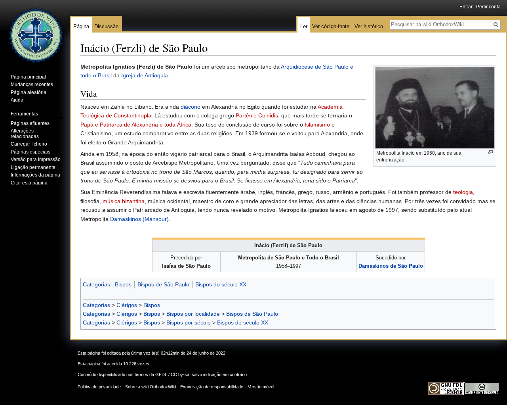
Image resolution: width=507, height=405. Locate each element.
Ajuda (17, 100)
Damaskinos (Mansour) (139, 219)
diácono (190, 107)
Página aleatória (28, 92)
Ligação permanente (33, 167)
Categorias (96, 284)
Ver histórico (369, 26)
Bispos (123, 284)
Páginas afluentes (30, 123)
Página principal (28, 77)
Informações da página (35, 175)
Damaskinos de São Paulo (390, 266)
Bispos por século (188, 322)
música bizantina (124, 201)
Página (81, 26)
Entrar (466, 7)
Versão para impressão (36, 159)
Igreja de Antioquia (144, 75)
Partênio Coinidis (257, 115)
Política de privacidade (99, 386)
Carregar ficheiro (29, 144)
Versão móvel (261, 386)
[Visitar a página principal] (35, 31)
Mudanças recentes (32, 84)
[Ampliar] (491, 152)
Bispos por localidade (193, 314)
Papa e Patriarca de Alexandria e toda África (135, 124)
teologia (463, 192)
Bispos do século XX (220, 284)
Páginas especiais (30, 152)
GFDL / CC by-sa (172, 374)
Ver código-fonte (330, 26)
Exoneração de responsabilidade (211, 386)
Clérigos (126, 305)
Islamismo (317, 124)
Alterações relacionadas (25, 133)
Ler (303, 26)
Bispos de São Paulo (163, 284)
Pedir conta (488, 7)
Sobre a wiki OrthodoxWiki (150, 386)
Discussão (106, 26)
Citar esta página (29, 183)
